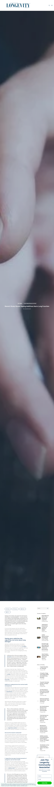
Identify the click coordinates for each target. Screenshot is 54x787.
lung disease (9, 691)
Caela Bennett (28, 308)
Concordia (7, 679)
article (8, 674)
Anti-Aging (20, 303)
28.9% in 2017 (11, 768)
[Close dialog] (52, 759)
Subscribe (44, 783)
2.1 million (24, 646)
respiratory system (12, 728)
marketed (9, 656)
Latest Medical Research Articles (30, 303)
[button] (52, 5)
